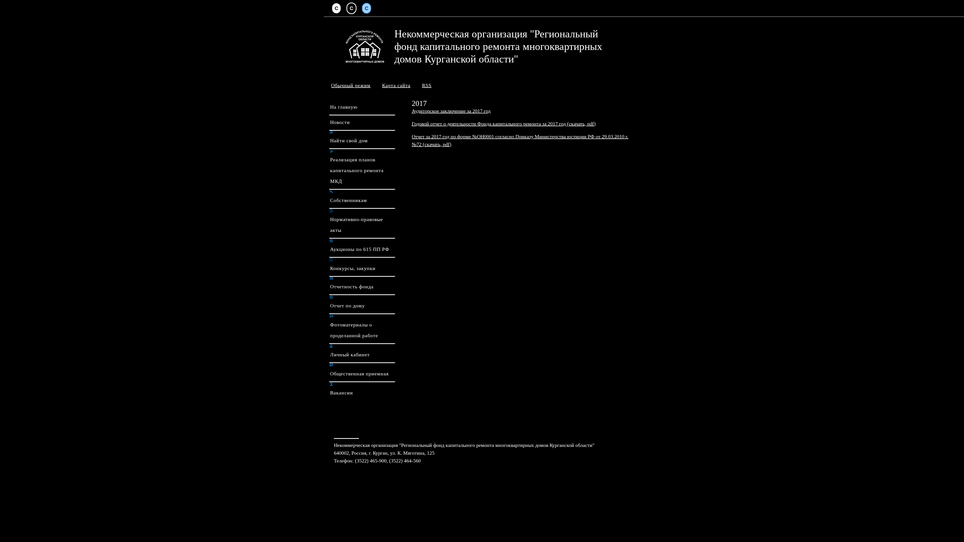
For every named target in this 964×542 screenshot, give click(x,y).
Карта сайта (396, 85)
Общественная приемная (359, 373)
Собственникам (348, 200)
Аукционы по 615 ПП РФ (359, 249)
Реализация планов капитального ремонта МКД (357, 170)
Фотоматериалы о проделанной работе (354, 330)
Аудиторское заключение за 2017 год (451, 111)
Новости (340, 122)
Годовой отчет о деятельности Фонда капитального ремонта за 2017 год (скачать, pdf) (504, 123)
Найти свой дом (349, 140)
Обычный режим (351, 85)
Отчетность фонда (352, 286)
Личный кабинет (350, 354)
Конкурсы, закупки (353, 268)
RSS (427, 85)
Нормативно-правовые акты (356, 225)
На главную (343, 107)
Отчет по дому (347, 305)
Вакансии (341, 392)
